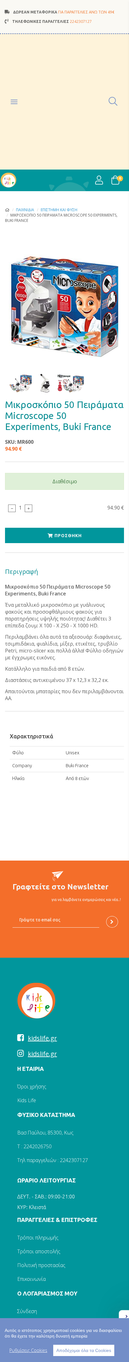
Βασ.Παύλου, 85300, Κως (45, 1132)
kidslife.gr (42, 1038)
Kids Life (26, 1100)
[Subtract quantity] (12, 508)
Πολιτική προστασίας (41, 1265)
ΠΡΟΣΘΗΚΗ (67, 535)
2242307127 (81, 21)
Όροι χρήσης (31, 1086)
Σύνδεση (27, 1311)
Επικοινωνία (31, 1279)
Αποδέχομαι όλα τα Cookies (83, 1350)
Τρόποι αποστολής (38, 1251)
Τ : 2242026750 (34, 1146)
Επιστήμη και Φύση (59, 209)
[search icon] (113, 101)
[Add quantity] (28, 508)
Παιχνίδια (25, 209)
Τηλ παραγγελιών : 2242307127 (52, 1160)
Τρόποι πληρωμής (38, 1237)
